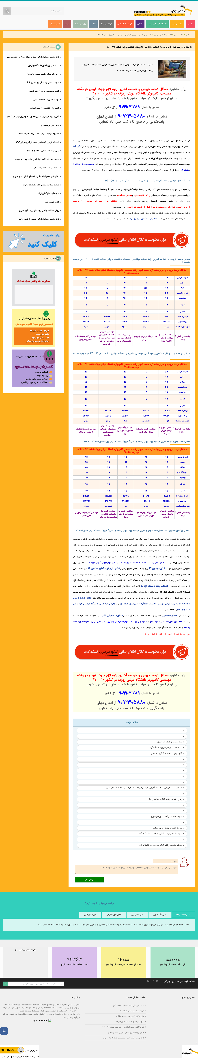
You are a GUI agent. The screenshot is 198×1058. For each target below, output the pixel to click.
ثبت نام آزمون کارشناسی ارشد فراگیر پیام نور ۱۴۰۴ (37, 142)
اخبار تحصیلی (55, 23)
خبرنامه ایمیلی (137, 914)
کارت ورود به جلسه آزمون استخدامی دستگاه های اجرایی (123, 1038)
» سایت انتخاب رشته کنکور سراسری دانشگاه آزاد (161, 834)
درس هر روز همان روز (49, 125)
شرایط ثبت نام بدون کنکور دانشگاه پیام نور (40, 185)
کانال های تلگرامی (113, 914)
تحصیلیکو (189, 34)
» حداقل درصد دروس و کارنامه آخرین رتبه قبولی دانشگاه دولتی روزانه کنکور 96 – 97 (145, 788)
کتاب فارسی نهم (52, 202)
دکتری (93, 23)
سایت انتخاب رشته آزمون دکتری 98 (43, 83)
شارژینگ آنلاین (159, 914)
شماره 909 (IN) (183, 914)
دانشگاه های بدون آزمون (157, 23)
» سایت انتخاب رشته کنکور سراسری (167, 828)
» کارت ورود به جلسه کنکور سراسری (167, 753)
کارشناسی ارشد (106, 23)
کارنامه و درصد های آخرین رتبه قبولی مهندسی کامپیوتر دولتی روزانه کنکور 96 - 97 (124, 34)
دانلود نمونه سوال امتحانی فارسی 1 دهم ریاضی (38, 219)
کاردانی (140, 23)
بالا (197, 1043)
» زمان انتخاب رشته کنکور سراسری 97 (166, 799)
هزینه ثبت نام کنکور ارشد (48, 193)
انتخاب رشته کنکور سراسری (163, 34)
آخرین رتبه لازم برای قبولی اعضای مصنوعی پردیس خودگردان (32, 117)
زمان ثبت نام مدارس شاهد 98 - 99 (43, 151)
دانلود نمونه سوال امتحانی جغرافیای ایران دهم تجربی (36, 176)
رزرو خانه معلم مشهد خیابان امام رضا (43, 74)
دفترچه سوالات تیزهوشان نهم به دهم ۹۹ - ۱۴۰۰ (38, 134)
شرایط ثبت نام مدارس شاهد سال (131, 1010)
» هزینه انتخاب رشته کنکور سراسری (167, 816)
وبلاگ (67, 23)
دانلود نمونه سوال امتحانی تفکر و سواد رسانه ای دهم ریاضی (33, 57)
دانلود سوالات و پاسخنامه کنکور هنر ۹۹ (130, 1021)
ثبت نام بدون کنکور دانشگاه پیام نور (43, 65)
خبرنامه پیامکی (90, 914)
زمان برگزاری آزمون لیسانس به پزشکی (130, 1016)
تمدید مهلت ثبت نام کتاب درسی (45, 168)
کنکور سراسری (177, 23)
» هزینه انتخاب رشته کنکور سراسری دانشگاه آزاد (161, 845)
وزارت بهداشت (80, 23)
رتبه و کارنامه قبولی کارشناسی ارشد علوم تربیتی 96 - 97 (123, 1027)
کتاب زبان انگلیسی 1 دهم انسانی (44, 108)
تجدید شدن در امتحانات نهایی (46, 100)
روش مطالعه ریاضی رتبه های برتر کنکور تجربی (39, 210)
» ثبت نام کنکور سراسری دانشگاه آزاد (166, 748)
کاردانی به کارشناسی (124, 23)
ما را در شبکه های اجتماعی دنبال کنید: (178, 981)
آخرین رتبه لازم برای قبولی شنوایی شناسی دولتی (126, 1032)
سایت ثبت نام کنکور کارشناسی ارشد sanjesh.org (37, 159)
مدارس (190, 23)
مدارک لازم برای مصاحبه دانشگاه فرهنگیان (128, 1005)
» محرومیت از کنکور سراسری (170, 742)
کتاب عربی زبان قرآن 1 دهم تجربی (44, 91)
